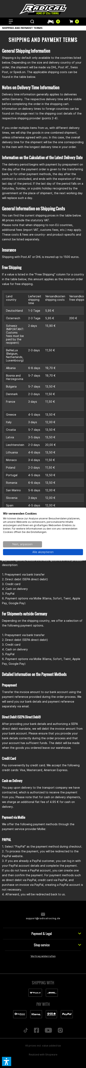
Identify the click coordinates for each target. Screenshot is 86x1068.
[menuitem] (11, 21)
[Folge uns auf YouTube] (48, 1030)
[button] (6, 1061)
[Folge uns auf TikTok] (26, 1030)
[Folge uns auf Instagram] (60, 1030)
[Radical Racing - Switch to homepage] (43, 9)
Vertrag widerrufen (43, 956)
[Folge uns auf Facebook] (37, 1030)
